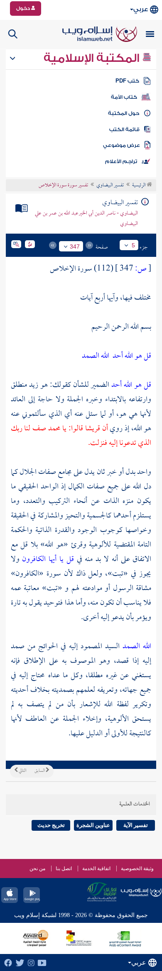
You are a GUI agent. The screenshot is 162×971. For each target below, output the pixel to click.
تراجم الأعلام (121, 161)
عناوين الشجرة (93, 825)
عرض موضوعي (121, 145)
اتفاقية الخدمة (96, 868)
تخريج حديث (51, 825)
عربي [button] (140, 9)
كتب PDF (127, 81)
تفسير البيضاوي (110, 185)
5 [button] (133, 245)
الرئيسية (139, 185)
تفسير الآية (135, 825)
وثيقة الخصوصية (137, 868)
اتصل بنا (64, 868)
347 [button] (75, 246)
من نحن (37, 868)
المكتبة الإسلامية (93, 58)
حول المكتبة (123, 113)
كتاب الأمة (124, 97)
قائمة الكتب (124, 129)
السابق (40, 771)
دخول (23, 8)
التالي (22, 771)
